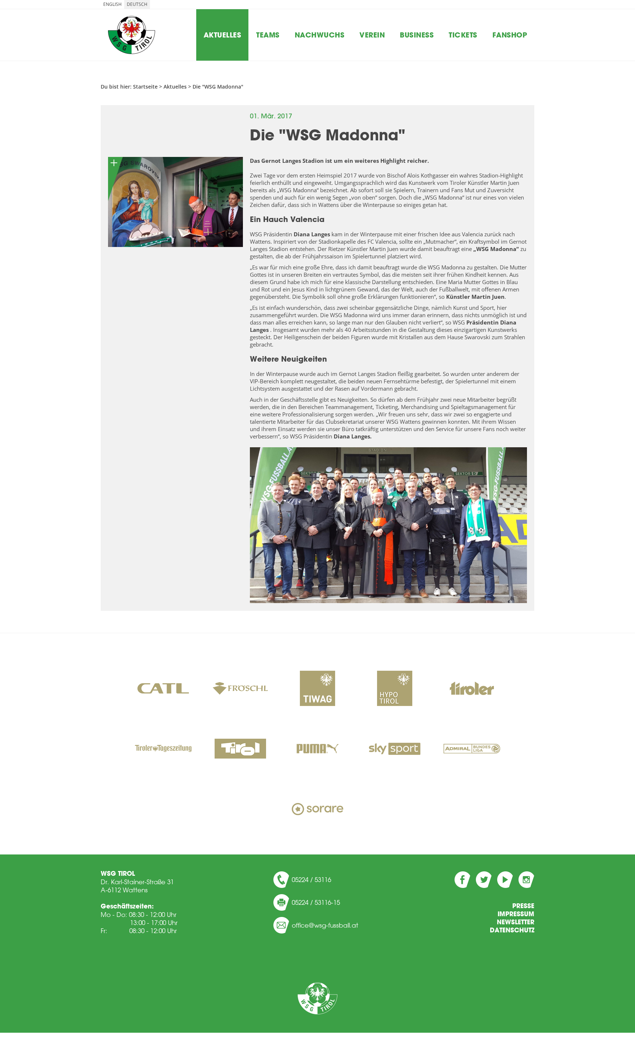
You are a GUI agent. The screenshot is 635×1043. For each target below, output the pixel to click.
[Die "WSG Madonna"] (175, 202)
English (112, 4)
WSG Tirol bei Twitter (484, 879)
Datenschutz (512, 930)
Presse (523, 906)
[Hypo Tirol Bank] (394, 689)
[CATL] (163, 689)
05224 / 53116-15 (316, 902)
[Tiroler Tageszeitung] (163, 749)
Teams (268, 34)
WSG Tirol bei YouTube (505, 879)
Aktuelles (222, 34)
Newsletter (515, 922)
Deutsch (137, 4)
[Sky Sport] (394, 749)
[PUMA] (317, 749)
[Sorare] (317, 809)
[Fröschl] (240, 689)
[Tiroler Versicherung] (471, 689)
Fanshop (509, 34)
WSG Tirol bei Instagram (526, 879)
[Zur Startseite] (131, 35)
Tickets (463, 34)
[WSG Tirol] (317, 998)
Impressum (516, 914)
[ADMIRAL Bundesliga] (471, 749)
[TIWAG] (317, 689)
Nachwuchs (320, 34)
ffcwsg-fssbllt (327, 925)
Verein (372, 34)
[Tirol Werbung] (240, 749)
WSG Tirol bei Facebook (462, 879)
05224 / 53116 (311, 879)
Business (417, 34)
